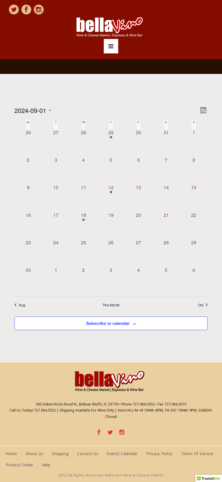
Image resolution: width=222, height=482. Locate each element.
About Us (34, 453)
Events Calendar (122, 453)
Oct (200, 305)
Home (11, 453)
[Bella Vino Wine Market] (111, 27)
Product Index (19, 465)
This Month (111, 305)
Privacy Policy (159, 453)
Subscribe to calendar (108, 323)
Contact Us (87, 453)
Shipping (60, 453)
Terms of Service (197, 453)
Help (46, 465)
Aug (22, 305)
